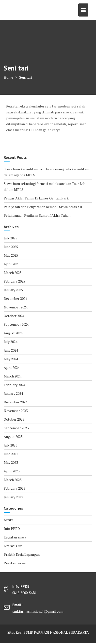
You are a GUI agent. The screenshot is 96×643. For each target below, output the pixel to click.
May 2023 (11, 462)
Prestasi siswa (15, 563)
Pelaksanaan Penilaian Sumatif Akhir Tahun (37, 215)
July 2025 (10, 238)
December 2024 (15, 298)
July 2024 (10, 341)
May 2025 (11, 255)
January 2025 (13, 289)
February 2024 (14, 384)
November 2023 (16, 410)
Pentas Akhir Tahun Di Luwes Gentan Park (36, 198)
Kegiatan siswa (15, 537)
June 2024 (11, 350)
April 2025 (11, 264)
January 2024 (13, 393)
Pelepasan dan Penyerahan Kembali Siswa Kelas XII (43, 206)
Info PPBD (12, 528)
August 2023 (13, 436)
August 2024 (13, 333)
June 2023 (11, 453)
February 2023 (14, 488)
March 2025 (12, 272)
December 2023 (15, 402)
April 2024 (11, 367)
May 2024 (11, 359)
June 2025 (11, 246)
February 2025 (14, 281)
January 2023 (13, 497)
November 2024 (16, 307)
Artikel (9, 520)
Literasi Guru (13, 545)
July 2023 (10, 445)
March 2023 (12, 479)
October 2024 (14, 315)
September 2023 (16, 428)
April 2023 (11, 471)
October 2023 (14, 419)
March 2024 (12, 376)
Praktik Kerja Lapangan (22, 554)
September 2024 (16, 324)
